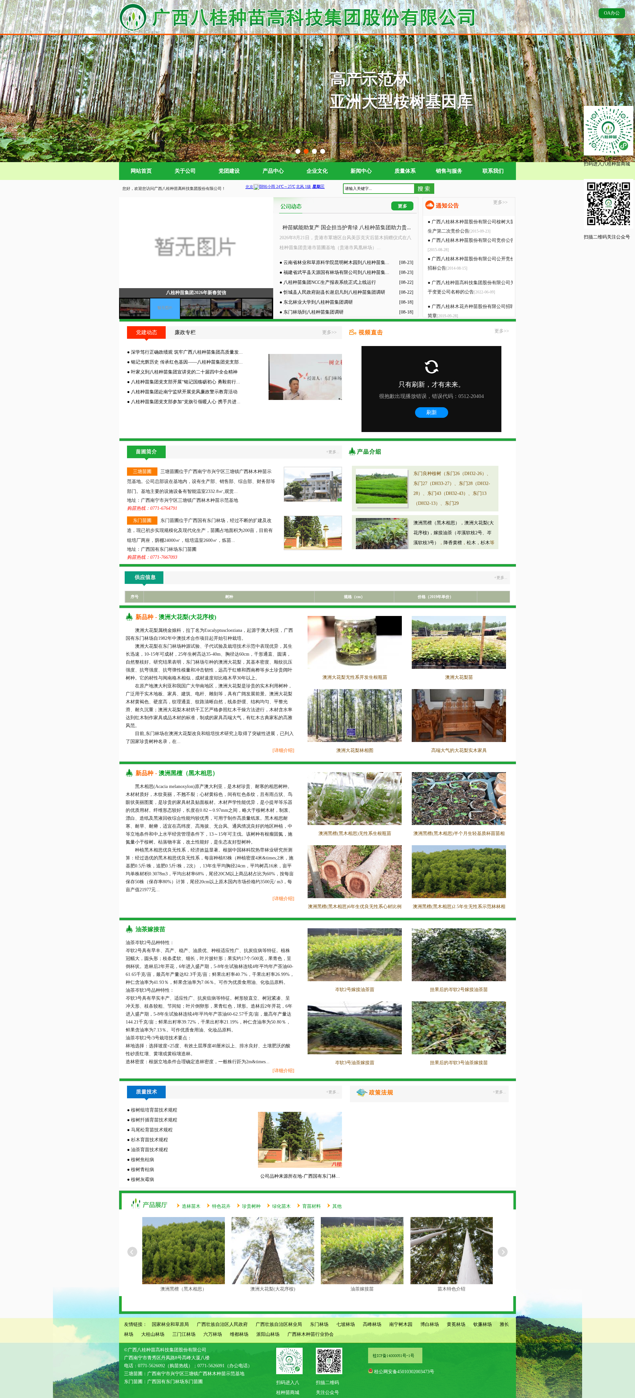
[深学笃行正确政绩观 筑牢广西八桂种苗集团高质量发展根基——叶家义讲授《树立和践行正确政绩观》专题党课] (305, 398)
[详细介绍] (283, 750)
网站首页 (141, 171)
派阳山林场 (267, 1334)
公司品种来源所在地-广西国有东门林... (300, 1176)
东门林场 (319, 1324)
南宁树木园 (400, 1324)
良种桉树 (451, 1289)
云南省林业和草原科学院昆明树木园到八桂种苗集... (336, 262)
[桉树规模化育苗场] (317, 160)
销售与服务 (449, 171)
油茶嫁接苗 (150, 929)
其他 (337, 1206)
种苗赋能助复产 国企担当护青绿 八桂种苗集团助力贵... (346, 227)
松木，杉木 (478, 542)
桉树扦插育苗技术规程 (154, 1119)
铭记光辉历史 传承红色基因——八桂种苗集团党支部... (187, 362)
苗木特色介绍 (362, 1289)
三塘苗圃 (142, 471)
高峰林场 (372, 1324)
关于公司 (185, 171)
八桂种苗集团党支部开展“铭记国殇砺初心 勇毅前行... (185, 381)
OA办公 (612, 13)
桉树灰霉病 (142, 1179)
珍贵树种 (251, 1206)
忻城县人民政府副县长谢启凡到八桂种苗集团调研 (334, 292)
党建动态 (146, 332)
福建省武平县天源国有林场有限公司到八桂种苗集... (336, 272)
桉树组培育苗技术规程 (154, 1110)
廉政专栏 (185, 332)
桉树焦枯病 (142, 1159)
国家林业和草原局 (170, 1324)
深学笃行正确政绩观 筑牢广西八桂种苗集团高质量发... (187, 352)
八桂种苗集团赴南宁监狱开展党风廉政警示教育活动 (184, 391)
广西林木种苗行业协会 (310, 1334)
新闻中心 (361, 171)
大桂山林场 (152, 1334)
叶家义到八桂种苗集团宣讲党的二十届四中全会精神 (184, 372)
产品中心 (273, 171)
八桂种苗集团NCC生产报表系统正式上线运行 (329, 282)
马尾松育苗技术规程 (152, 1129)
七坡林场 (345, 1324)
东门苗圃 (142, 520)
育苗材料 (311, 1206)
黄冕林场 (456, 1324)
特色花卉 (221, 1206)
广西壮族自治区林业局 (279, 1324)
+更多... (332, 452)
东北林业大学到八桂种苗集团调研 (318, 302)
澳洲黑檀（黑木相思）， (438, 522)
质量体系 (405, 171)
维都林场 (239, 1334)
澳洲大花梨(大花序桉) (187, 617)
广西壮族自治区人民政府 (222, 1324)
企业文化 (317, 171)
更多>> (500, 202)
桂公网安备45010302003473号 (404, 1371)
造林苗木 (191, 1206)
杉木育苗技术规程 (149, 1139)
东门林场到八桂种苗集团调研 (313, 312)
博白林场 (429, 1324)
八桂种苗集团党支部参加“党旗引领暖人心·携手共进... (185, 401)
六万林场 (212, 1334)
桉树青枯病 (142, 1169)
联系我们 (493, 171)
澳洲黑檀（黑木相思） (188, 773)
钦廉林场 (482, 1324)
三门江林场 (183, 1334)
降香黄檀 (453, 542)
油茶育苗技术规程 (149, 1149)
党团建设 (229, 171)
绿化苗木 (281, 1206)
